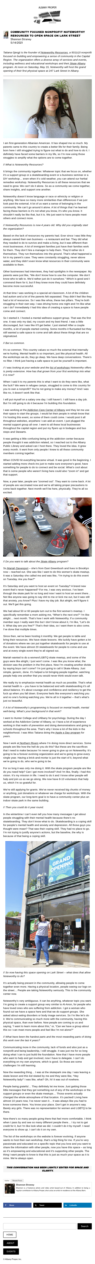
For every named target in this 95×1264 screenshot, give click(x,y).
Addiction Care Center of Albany (46, 410)
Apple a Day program (67, 732)
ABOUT (10, 1243)
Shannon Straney (25, 1184)
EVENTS (11, 1251)
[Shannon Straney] (10, 1192)
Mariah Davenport (17, 568)
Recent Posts (17, 1181)
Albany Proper (48, 7)
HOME (9, 1234)
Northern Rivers (28, 743)
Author (7, 1181)
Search (84, 1226)
